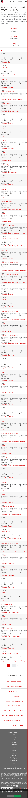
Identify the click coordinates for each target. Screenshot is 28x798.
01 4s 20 (3, 152)
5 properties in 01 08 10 (7, 123)
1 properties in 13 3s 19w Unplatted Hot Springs (13, 551)
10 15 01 (3, 384)
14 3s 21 (3, 592)
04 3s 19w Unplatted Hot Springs (9, 238)
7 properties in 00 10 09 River (8, 62)
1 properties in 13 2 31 (6, 526)
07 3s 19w (3, 299)
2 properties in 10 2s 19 (7, 429)
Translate (24, 788)
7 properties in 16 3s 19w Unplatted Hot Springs (13, 661)
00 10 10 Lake (4, 67)
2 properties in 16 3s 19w (7, 648)
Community (14, 744)
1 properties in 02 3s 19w (7, 197)
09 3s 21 (3, 372)
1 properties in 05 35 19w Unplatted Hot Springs (13, 282)
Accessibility (14, 753)
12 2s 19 (3, 470)
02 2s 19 (3, 177)
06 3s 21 (3, 287)
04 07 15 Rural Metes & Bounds (9, 226)
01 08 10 (3, 116)
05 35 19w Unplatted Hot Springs (9, 274)
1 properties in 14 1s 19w (7, 587)
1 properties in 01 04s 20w (7, 87)
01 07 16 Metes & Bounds (7, 91)
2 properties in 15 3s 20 (7, 624)
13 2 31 (3, 519)
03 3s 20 (3, 213)
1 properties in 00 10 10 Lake (8, 75)
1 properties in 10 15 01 (7, 392)
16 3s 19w (3, 641)
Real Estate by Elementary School (14, 715)
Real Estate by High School (14, 725)
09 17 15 (3, 360)
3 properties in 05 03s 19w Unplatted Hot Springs (13, 270)
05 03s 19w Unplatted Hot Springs (9, 262)
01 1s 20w (3, 140)
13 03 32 (3, 494)
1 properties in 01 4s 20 (7, 160)
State (14, 735)
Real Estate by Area (14, 706)
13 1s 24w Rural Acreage (7, 506)
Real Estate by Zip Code (14, 696)
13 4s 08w (3, 567)
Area (14, 747)
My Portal (19, 1)
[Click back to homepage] (1, 1)
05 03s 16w (4, 250)
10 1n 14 (3, 397)
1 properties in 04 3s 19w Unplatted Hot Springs (13, 246)
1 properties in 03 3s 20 (7, 221)
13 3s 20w (3, 555)
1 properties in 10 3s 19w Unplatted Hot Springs (13, 441)
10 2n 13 (3, 409)
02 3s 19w (3, 189)
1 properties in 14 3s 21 (7, 600)
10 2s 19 (3, 421)
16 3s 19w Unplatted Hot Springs (9, 653)
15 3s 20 (3, 616)
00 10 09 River (4, 55)
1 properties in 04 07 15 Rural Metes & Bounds (13, 233)
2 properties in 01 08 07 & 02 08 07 (10, 111)
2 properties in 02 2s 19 (7, 185)
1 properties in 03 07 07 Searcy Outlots (11, 209)
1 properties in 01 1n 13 (7, 136)
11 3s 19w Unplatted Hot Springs (9, 458)
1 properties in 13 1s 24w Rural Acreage (11, 514)
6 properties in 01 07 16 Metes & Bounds (11, 99)
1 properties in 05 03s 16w (7, 258)
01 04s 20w (4, 79)
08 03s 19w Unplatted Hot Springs (9, 336)
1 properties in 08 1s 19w (7, 355)
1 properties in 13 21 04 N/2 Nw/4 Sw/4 (11, 539)
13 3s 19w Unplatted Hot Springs (9, 543)
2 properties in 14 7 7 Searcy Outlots (10, 612)
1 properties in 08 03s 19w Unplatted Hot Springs (13, 343)
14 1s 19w (3, 580)
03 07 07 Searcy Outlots (7, 201)
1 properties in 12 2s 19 (7, 478)
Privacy (14, 750)
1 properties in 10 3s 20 (7, 453)
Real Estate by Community (14, 701)
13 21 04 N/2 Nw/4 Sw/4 (7, 531)
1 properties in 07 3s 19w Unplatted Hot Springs (13, 319)
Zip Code (14, 742)
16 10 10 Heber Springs (7, 629)
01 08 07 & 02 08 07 (6, 104)
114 (17, 666)
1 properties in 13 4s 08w (7, 575)
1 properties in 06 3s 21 (7, 294)
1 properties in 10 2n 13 (7, 417)
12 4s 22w (3, 482)
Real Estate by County (14, 687)
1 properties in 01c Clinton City (9, 172)
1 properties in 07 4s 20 (7, 331)
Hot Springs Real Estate (14, 732)
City (14, 739)
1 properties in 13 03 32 (7, 502)
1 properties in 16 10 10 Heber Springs (11, 636)
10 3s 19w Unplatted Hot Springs (9, 433)
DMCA (14, 755)
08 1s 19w (3, 348)
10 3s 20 (3, 445)
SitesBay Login (14, 760)
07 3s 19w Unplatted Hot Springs (9, 311)
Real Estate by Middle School (14, 720)
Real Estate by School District (14, 711)
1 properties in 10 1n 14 (7, 404)
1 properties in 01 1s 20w (7, 148)
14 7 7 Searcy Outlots (6, 604)
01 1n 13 (3, 128)
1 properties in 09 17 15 (7, 368)
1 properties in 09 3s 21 (7, 380)
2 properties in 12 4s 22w (7, 490)
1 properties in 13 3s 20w (7, 563)
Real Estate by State (14, 682)
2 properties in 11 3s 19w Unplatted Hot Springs (13, 465)
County (14, 737)
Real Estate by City (14, 691)
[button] (25, 2)
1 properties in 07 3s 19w (7, 307)
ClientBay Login (14, 758)
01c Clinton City (5, 165)
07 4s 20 (3, 323)
